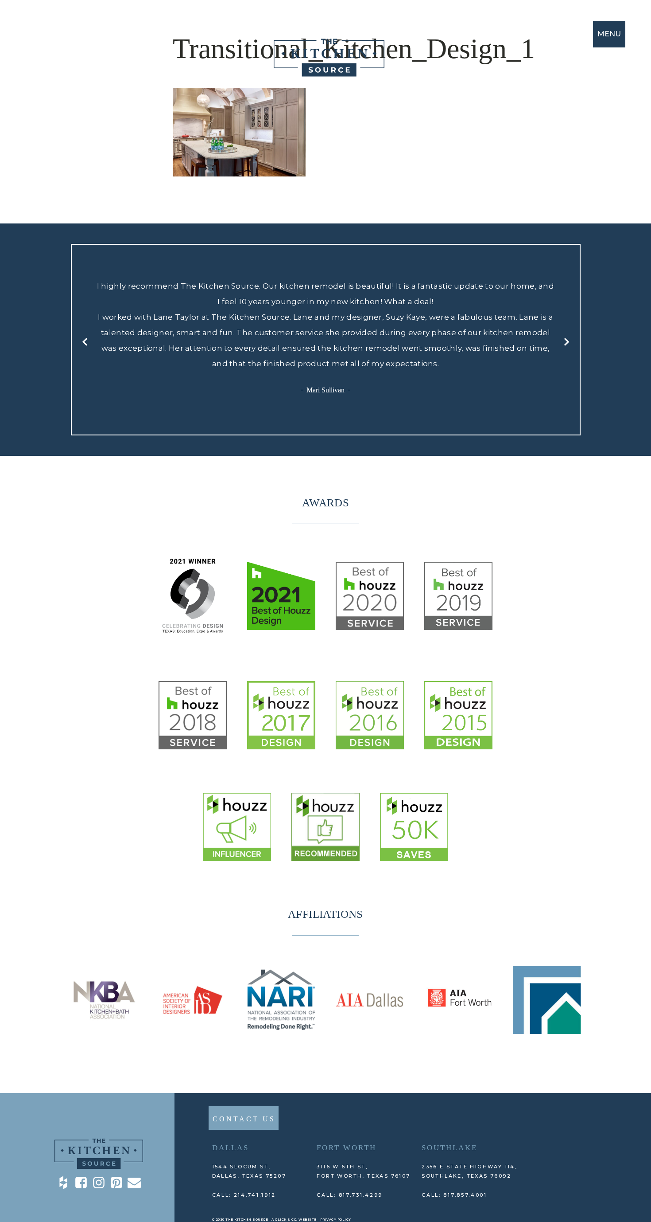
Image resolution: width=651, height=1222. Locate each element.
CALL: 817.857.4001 (454, 1195)
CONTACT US (244, 1119)
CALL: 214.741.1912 (244, 1195)
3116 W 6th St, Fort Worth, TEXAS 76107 (363, 1171)
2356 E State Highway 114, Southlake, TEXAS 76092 (469, 1171)
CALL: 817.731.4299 (350, 1195)
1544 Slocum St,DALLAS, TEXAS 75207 (249, 1171)
